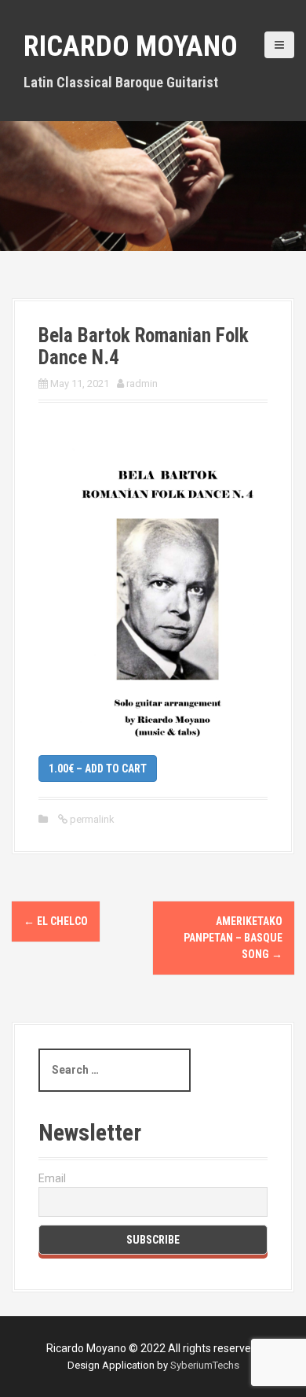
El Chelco (56, 921)
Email (52, 1178)
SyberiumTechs (204, 1365)
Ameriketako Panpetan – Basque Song (233, 937)
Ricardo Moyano (131, 46)
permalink (91, 819)
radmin (142, 383)
